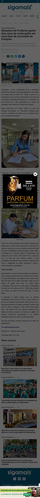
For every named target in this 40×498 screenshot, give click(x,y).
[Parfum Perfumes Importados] (20, 191)
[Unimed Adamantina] (20, 492)
